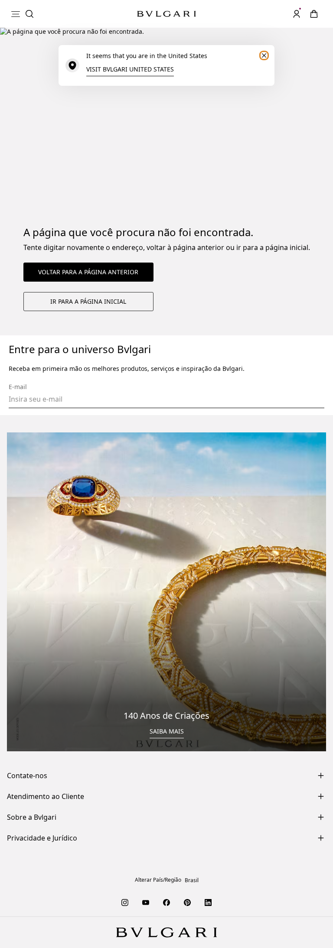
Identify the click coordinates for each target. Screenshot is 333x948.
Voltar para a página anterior (88, 272)
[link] (314, 14)
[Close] (264, 55)
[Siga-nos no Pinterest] (187, 902)
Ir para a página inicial (88, 301)
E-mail (18, 387)
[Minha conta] (296, 14)
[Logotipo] (166, 14)
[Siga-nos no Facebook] (166, 902)
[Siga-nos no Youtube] (146, 902)
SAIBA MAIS (167, 731)
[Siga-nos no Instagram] (125, 902)
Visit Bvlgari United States (130, 69)
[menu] (15, 14)
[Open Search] (29, 14)
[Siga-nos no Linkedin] (208, 902)
